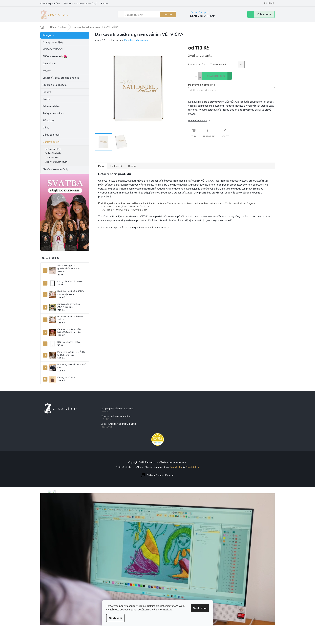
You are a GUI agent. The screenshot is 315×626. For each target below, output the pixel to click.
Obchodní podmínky (50, 3)
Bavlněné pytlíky (53, 149)
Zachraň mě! (49, 63)
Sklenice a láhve (51, 106)
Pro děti (46, 92)
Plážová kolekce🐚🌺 (54, 56)
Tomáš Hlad (176, 467)
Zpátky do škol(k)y (52, 42)
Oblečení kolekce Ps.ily (55, 169)
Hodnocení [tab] (116, 166)
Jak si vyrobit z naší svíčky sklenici (119, 423)
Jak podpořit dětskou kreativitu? (118, 408)
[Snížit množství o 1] (200, 78)
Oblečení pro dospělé (54, 85)
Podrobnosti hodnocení (136, 40)
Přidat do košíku (215, 76)
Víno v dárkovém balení (56, 161)
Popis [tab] (101, 166)
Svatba (46, 99)
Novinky (46, 70)
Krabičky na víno (52, 157)
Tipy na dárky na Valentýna (116, 416)
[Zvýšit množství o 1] (200, 74)
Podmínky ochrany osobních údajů (80, 3)
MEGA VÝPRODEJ (52, 49)
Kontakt (104, 3)
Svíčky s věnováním (53, 113)
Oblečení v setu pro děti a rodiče (60, 77)
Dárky (45, 127)
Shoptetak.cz (192, 467)
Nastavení (115, 618)
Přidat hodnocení (107, 247)
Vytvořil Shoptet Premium (160, 475)
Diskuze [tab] (132, 166)
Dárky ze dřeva (51, 134)
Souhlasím (200, 608)
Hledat (168, 14)
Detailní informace (197, 120)
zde (170, 609)
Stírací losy (48, 120)
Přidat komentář (107, 264)
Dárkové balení (51, 142)
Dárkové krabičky (53, 153)
